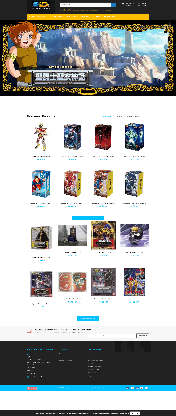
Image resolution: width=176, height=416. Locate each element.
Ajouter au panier (35, 163)
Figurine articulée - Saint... (41, 157)
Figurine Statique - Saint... (103, 252)
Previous (11, 58)
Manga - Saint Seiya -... (134, 299)
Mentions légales (94, 357)
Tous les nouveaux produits (88, 218)
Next (165, 58)
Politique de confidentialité (119, 413)
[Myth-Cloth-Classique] (88, 58)
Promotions (63, 354)
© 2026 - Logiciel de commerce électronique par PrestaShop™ (82, 388)
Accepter (135, 413)
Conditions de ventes (96, 360)
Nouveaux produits (66, 357)
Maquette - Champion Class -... (72, 157)
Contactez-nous (94, 370)
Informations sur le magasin (40, 349)
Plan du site (92, 373)
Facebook (33, 388)
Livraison (91, 354)
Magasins (91, 376)
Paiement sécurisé (95, 366)
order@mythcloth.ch (36, 377)
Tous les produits (88, 319)
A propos (91, 363)
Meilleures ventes (65, 360)
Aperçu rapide (48, 163)
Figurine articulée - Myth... (103, 299)
